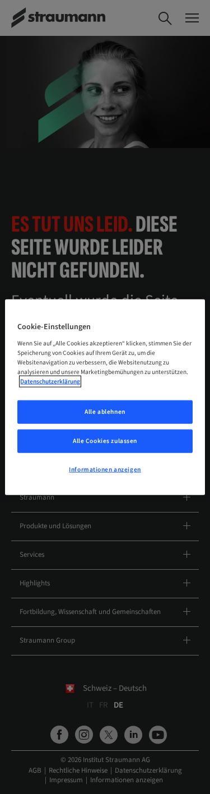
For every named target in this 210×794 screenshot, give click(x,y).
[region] (104, 397)
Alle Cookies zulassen (105, 440)
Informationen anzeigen (105, 469)
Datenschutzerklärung (50, 381)
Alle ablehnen (105, 412)
